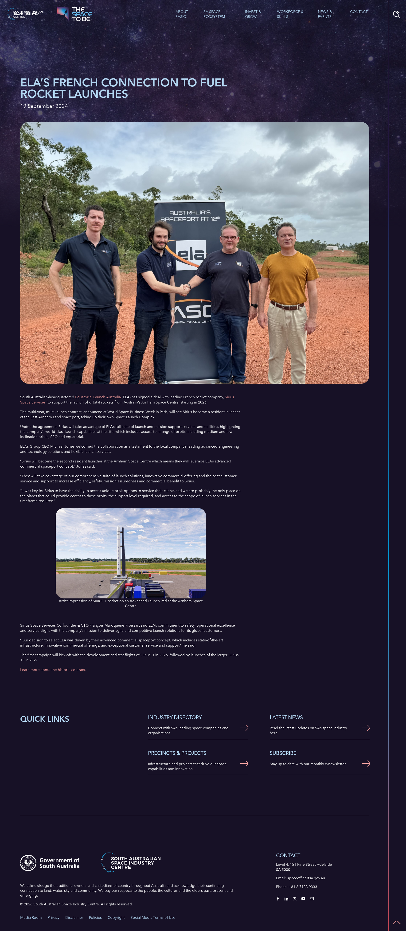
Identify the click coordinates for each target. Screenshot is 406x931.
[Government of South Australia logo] (49, 856)
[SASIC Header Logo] (25, 10)
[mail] (312, 898)
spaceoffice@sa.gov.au (306, 878)
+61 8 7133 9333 (303, 886)
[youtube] (303, 898)
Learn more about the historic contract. (53, 669)
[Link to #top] (397, 922)
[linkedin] (286, 898)
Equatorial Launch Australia (98, 397)
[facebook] (278, 898)
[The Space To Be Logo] (74, 9)
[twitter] (295, 898)
